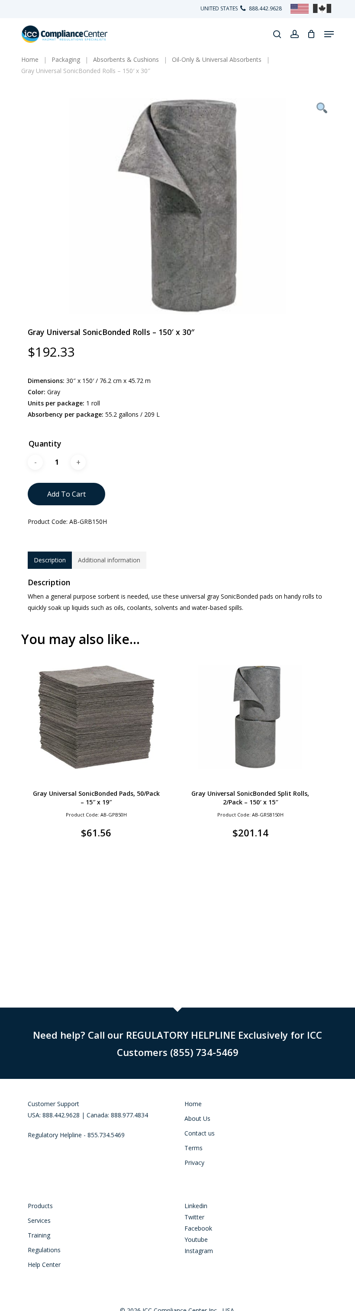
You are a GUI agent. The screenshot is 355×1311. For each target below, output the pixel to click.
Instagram (198, 1251)
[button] (329, 34)
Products (40, 1206)
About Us (197, 1118)
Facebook (198, 1228)
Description (50, 560)
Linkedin (195, 1206)
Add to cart (66, 494)
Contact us (199, 1133)
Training (39, 1235)
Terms (193, 1148)
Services (39, 1220)
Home (193, 1104)
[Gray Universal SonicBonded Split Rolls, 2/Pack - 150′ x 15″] (250, 717)
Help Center (44, 1264)
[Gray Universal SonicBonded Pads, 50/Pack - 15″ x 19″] (96, 717)
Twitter (194, 1217)
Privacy (194, 1162)
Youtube (196, 1239)
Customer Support (53, 1104)
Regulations (44, 1250)
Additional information (109, 560)
